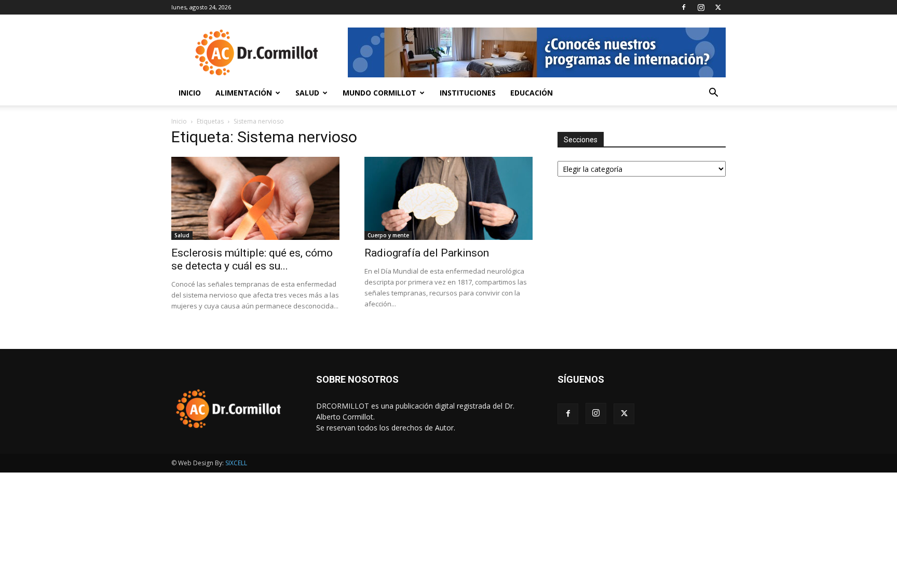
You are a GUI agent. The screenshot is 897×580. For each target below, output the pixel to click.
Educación (531, 93)
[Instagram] (701, 7)
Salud (307, 93)
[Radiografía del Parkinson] (448, 198)
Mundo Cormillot (379, 93)
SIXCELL (236, 462)
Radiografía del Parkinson (426, 253)
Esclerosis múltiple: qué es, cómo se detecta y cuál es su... (252, 259)
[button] (713, 94)
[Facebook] (683, 7)
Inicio (190, 93)
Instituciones (468, 93)
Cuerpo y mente (388, 235)
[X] (718, 7)
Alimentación (243, 93)
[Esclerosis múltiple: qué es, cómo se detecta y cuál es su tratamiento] (255, 198)
